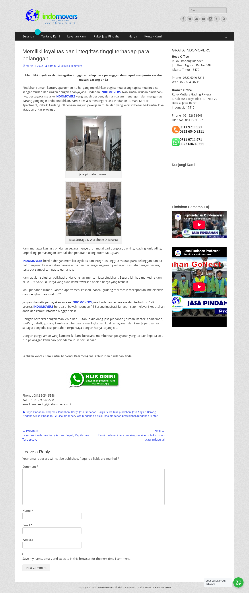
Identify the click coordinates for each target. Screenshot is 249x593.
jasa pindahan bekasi (90, 416)
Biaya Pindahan (35, 412)
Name (27, 511)
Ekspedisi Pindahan (58, 412)
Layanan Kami (76, 36)
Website (28, 540)
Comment (30, 467)
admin (52, 65)
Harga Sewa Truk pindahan (114, 412)
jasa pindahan (66, 416)
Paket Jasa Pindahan (107, 36)
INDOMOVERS (106, 587)
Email (27, 525)
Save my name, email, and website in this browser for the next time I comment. (76, 559)
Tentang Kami (50, 36)
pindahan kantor (147, 416)
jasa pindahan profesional (120, 416)
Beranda (28, 36)
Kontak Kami (153, 36)
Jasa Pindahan (44, 416)
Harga (133, 36)
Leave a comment (71, 65)
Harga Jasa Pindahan (83, 412)
